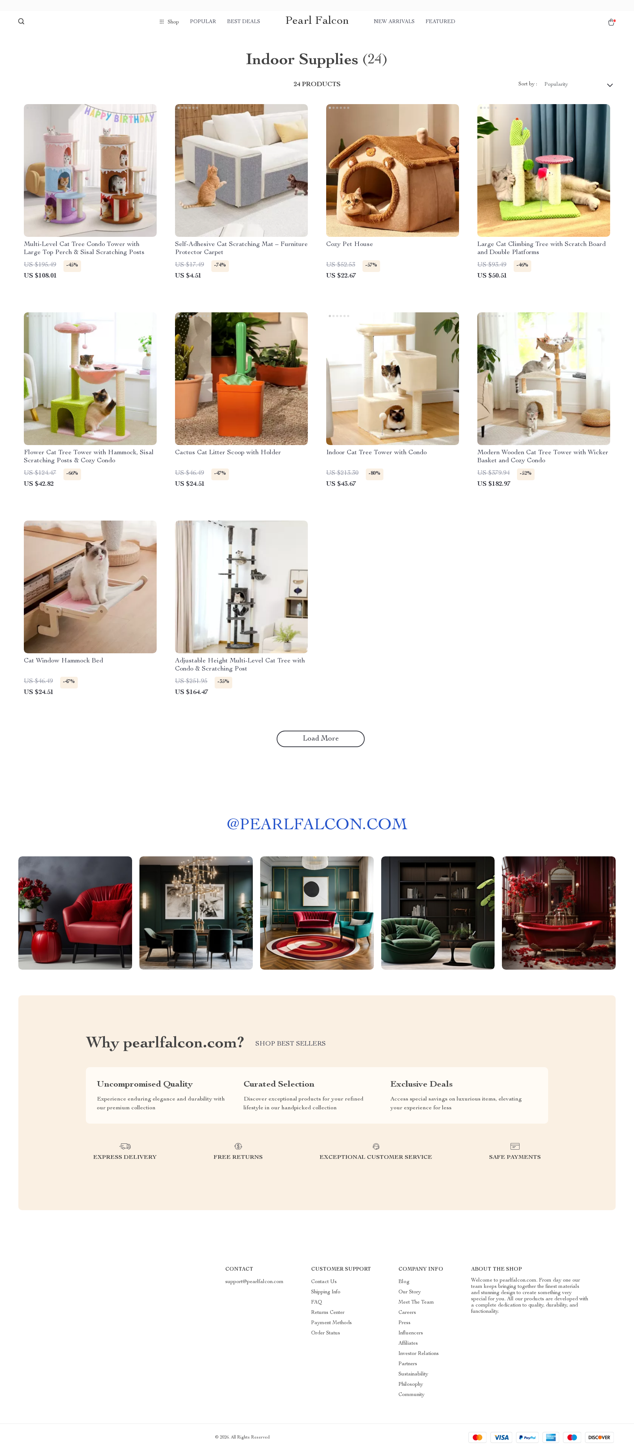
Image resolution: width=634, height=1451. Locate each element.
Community (411, 1394)
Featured (440, 22)
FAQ (316, 1302)
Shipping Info (325, 1292)
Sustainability (413, 1374)
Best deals (243, 22)
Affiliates (408, 1343)
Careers (407, 1312)
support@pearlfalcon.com (254, 1282)
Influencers (410, 1333)
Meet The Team (416, 1302)
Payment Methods (331, 1323)
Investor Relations (418, 1353)
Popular (203, 22)
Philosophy (410, 1384)
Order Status (325, 1333)
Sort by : (527, 84)
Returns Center (328, 1312)
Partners (407, 1364)
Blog (403, 1282)
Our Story (409, 1292)
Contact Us (324, 1282)
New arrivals (394, 22)
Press (404, 1323)
